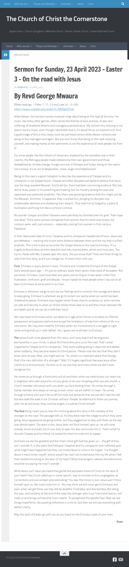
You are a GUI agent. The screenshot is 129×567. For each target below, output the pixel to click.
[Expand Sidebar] (5, 55)
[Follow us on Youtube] (120, 559)
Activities (66, 3)
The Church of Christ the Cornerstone (56, 19)
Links (90, 3)
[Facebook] (115, 559)
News (80, 3)
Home (7, 3)
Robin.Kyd (22, 87)
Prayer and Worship (44, 3)
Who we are (20, 3)
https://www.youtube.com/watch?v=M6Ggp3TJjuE (44, 109)
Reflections (21, 54)
